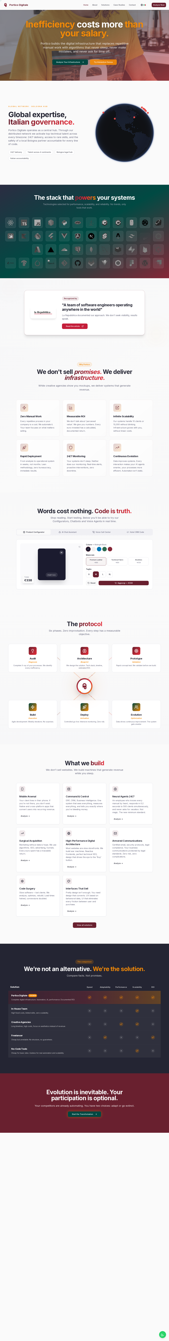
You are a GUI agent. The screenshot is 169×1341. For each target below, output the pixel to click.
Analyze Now (159, 5)
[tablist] (84, 532)
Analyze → (25, 816)
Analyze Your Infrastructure (68, 62)
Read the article (73, 326)
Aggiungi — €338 (125, 583)
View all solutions (84, 925)
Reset (93, 583)
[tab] (34, 532)
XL (110, 574)
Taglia (88, 569)
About (94, 5)
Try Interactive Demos (103, 62)
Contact (132, 5)
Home (85, 5)
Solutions (105, 5)
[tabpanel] (84, 564)
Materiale (90, 555)
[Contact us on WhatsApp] (162, 1334)
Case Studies (119, 5)
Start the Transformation (82, 1114)
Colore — (96, 545)
